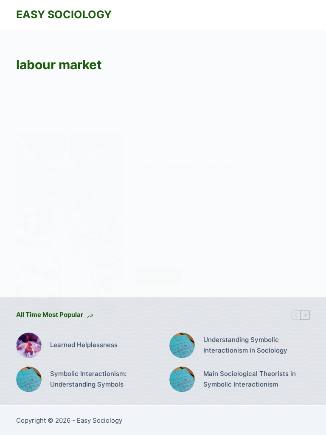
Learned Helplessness (84, 345)
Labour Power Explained (186, 167)
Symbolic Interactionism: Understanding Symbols (88, 379)
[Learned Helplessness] (29, 345)
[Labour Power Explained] (69, 224)
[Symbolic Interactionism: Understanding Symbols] (29, 379)
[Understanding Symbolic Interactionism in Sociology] (182, 345)
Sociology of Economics (171, 150)
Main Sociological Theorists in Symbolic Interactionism (249, 379)
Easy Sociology (64, 14)
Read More (162, 278)
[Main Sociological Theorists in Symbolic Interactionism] (182, 379)
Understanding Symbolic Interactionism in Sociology (245, 345)
